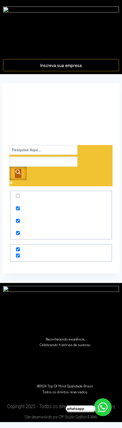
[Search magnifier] (18, 173)
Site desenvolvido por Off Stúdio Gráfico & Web (61, 417)
